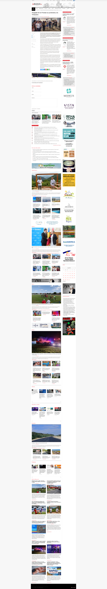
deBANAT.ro (53, 4)
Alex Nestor (35, 264)
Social (44, 16)
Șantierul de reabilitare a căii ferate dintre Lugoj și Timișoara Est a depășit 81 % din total (56, 457)
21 (63, 277)
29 (65, 279)
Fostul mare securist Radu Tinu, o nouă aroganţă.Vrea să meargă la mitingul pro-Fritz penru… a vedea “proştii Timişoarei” (46, 274)
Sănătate (68, 8)
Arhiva (50, 0)
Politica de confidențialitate (69, 0)
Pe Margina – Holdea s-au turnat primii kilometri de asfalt (41, 142)
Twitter (33, 34)
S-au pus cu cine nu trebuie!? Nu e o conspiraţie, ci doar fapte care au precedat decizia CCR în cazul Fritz (69, 29)
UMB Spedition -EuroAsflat (41, 448)
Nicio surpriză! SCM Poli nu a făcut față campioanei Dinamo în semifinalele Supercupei (46, 313)
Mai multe (72, 8)
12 (72, 273)
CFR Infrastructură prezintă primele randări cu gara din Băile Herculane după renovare (37, 457)
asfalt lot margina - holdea (36, 448)
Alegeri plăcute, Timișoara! (67, 54)
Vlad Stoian (35, 276)
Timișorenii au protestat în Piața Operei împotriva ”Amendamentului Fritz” (55, 262)
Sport (49, 8)
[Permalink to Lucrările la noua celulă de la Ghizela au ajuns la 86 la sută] (56, 199)
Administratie (34, 170)
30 (67, 279)
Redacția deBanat (58, 0)
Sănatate (33, 386)
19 (72, 275)
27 (74, 277)
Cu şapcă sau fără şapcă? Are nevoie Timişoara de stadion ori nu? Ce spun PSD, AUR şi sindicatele (69, 32)
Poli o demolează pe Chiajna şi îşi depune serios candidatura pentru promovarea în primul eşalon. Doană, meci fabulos (39, 502)
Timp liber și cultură (58, 8)
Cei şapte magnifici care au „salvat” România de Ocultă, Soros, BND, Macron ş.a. (68, 14)
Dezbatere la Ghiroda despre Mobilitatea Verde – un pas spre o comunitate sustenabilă (46, 381)
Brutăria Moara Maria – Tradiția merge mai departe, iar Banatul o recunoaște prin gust (68, 63)
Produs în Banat (65, 60)
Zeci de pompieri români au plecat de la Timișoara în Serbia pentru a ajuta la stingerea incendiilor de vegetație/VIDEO (54, 482)
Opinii (52, 8)
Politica (33, 226)
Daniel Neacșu (37, 305)
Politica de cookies (63, 0)
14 (63, 275)
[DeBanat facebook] (73, 1)
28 (63, 279)
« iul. (63, 281)
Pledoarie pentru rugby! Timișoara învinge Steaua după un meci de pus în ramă (42, 304)
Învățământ (34, 462)
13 (74, 273)
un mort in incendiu (51, 360)
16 (67, 275)
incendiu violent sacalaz (36, 360)
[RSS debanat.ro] (74, 1)
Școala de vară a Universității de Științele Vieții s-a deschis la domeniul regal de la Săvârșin (35, 471)
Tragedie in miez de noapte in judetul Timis (45, 360)
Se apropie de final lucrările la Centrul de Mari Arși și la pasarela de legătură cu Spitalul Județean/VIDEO (50, 395)
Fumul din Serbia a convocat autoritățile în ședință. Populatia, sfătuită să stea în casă (45, 143)
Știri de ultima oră (35, 479)
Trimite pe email (34, 39)
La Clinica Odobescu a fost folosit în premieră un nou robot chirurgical (58, 395)
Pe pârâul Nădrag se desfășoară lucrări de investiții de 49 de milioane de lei (46, 457)
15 (65, 275)
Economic (63, 8)
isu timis (39, 360)
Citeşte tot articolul (34, 195)
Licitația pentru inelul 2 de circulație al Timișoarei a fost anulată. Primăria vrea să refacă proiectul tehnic (39, 522)
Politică (46, 8)
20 (74, 275)
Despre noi (54, 0)
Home (48, 0)
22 (65, 277)
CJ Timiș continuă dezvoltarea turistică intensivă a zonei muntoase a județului (42, 190)
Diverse (42, 16)
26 (72, 277)
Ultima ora (68, 60)
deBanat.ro (64, 69)
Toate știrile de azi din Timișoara (57, 145)
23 (67, 277)
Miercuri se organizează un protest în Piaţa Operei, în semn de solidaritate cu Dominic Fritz (56, 121)
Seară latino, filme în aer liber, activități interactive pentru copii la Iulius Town (44, 137)
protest (34, 47)
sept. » (65, 281)
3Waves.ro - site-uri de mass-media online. (39, 587)
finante (32, 47)
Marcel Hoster (47, 16)
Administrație (41, 8)
